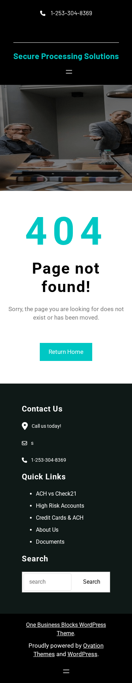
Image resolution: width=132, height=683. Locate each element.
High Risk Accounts (60, 505)
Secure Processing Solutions (66, 56)
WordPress (83, 654)
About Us (47, 529)
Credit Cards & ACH (59, 517)
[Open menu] (69, 71)
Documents (50, 541)
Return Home (66, 351)
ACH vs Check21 (56, 493)
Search (91, 581)
